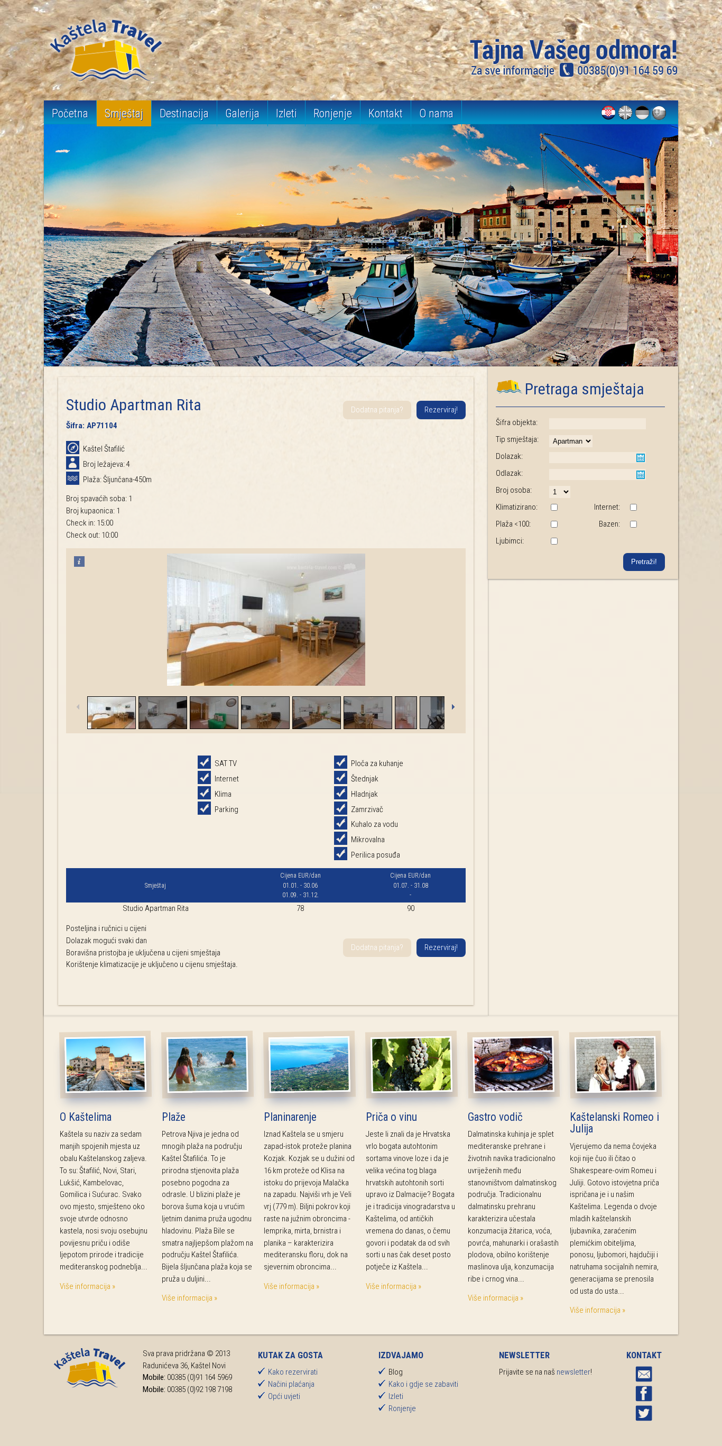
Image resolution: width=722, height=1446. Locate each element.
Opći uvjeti (284, 1396)
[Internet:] (633, 508)
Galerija (242, 113)
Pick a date (640, 458)
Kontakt (385, 113)
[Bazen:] (633, 525)
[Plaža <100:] (554, 525)
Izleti (286, 113)
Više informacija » (87, 1286)
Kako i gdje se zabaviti (423, 1384)
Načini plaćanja (291, 1384)
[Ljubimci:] (554, 542)
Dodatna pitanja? (377, 410)
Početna (70, 113)
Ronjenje (332, 113)
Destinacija (184, 113)
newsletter (573, 1372)
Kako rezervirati (293, 1372)
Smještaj (124, 113)
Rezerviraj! (441, 410)
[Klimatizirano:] (554, 508)
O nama (436, 113)
